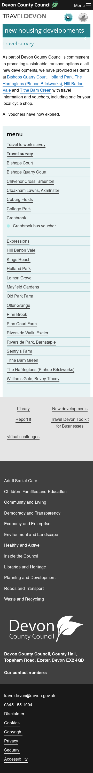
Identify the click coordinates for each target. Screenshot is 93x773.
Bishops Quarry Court (27, 77)
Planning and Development (30, 577)
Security (12, 750)
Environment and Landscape (31, 534)
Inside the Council (21, 556)
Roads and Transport (24, 588)
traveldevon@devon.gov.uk (29, 695)
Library (23, 408)
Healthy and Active (22, 545)
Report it (23, 419)
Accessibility (16, 759)
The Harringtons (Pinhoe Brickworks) (42, 80)
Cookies (12, 723)
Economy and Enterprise (27, 523)
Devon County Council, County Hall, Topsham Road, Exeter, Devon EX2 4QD (44, 657)
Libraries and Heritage (25, 567)
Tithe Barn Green (35, 90)
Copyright (13, 732)
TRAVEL (25, 16)
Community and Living (25, 502)
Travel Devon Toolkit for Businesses (70, 422)
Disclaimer (14, 714)
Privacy (11, 741)
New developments (70, 408)
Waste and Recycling (24, 599)
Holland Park (61, 77)
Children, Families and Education (35, 491)
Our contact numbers (25, 672)
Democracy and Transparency (32, 513)
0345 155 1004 (18, 705)
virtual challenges (23, 436)
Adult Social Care (20, 480)
